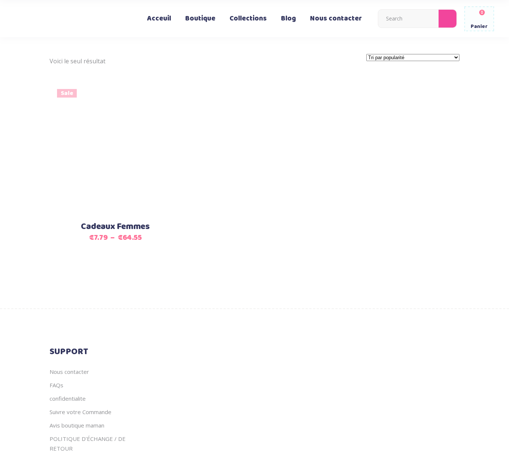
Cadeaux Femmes (115, 227)
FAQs (56, 385)
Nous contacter (69, 371)
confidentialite (68, 398)
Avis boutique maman (77, 425)
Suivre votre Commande (80, 412)
